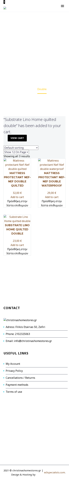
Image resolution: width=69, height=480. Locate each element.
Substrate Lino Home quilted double (17, 229)
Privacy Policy (14, 371)
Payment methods (17, 385)
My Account (13, 364)
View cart (17, 138)
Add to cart (17, 197)
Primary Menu (62, 5)
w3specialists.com (54, 472)
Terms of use (14, 392)
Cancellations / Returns (20, 378)
